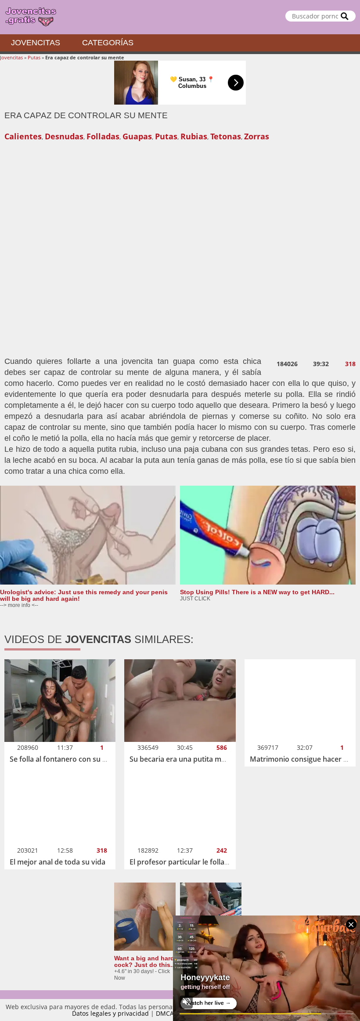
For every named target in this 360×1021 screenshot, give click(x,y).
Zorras (256, 136)
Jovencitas (35, 42)
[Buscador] (344, 16)
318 (350, 363)
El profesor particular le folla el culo (189, 862)
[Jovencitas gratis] (180, 17)
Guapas (137, 136)
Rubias (193, 136)
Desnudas (64, 136)
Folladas (102, 136)
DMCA (165, 1013)
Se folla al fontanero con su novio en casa (79, 759)
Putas (34, 57)
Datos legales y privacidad (110, 1013)
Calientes (23, 136)
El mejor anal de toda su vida (57, 862)
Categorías (107, 42)
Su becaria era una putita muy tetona (191, 759)
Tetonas (225, 136)
